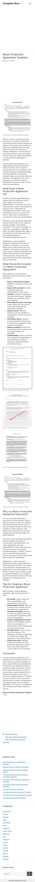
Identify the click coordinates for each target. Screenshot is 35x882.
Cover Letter (7, 831)
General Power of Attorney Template (16, 767)
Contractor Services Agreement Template (17, 795)
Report (5, 853)
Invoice (5, 842)
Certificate (6, 823)
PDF (5, 695)
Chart (5, 825)
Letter (5, 845)
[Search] (29, 874)
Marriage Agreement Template (16, 737)
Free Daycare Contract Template (14, 798)
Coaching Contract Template (13, 789)
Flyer (4, 837)
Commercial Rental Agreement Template (17, 792)
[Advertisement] (17, 28)
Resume (5, 856)
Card (4, 820)
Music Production (11, 734)
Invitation (6, 839)
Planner (5, 851)
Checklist (6, 828)
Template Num (11, 3)
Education (6, 834)
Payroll (5, 848)
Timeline (6, 859)
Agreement (7, 811)
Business (6, 817)
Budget (5, 814)
